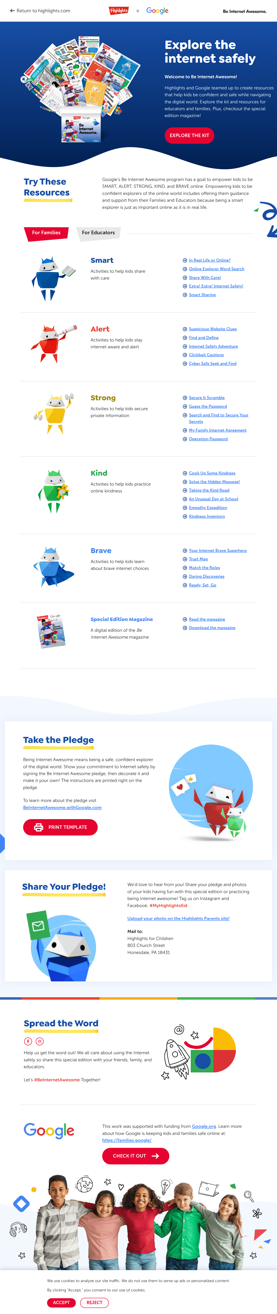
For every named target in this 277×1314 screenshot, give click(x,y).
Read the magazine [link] (207, 619)
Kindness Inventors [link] (207, 516)
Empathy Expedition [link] (208, 507)
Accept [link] (61, 1302)
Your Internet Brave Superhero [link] (218, 550)
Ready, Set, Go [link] (202, 585)
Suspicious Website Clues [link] (213, 328)
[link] (245, 11)
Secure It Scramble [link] (207, 397)
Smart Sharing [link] (202, 294)
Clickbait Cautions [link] (206, 354)
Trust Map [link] (198, 559)
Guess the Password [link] (208, 406)
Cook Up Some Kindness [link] (212, 473)
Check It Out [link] (129, 1156)
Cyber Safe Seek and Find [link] (212, 363)
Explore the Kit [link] (189, 135)
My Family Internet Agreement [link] (218, 430)
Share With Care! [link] (205, 277)
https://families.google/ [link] (126, 1140)
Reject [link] (94, 1302)
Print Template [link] (67, 827)
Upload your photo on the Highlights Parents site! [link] (178, 918)
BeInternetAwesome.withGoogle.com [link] (62, 807)
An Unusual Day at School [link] (213, 498)
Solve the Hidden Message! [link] (214, 481)
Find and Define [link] (204, 337)
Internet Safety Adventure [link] (213, 346)
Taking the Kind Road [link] (209, 490)
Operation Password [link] (208, 438)
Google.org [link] (204, 1126)
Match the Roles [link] (204, 567)
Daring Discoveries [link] (206, 576)
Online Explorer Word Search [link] (216, 268)
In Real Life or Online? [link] (210, 260)
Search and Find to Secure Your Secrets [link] (218, 418)
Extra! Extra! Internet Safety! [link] (216, 286)
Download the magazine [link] (212, 627)
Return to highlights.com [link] (43, 11)
